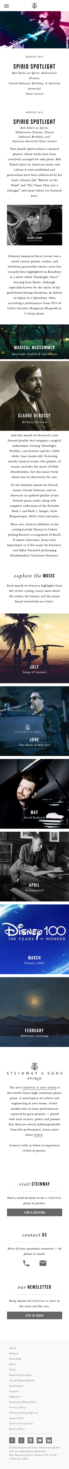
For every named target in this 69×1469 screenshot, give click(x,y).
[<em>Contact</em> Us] (43, 1266)
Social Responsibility (22, 1380)
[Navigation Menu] (6, 5)
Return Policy (17, 1429)
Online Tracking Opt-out (23, 1412)
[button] (26, 1266)
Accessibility (16, 1418)
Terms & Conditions (21, 1423)
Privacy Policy (17, 1407)
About (13, 1348)
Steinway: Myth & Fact (22, 1402)
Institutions (16, 1386)
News (12, 1364)
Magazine (15, 1396)
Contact (14, 1353)
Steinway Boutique (20, 1375)
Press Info (15, 1359)
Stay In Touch (35, 1315)
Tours (12, 1369)
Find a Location (34, 1212)
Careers (13, 1391)
